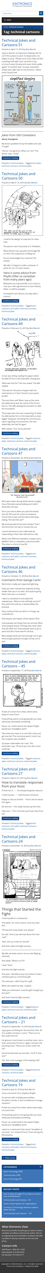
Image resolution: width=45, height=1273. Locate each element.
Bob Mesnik (31, 49)
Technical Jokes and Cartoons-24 (18, 839)
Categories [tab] (10, 1167)
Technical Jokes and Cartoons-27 (18, 771)
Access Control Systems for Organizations (20, 1203)
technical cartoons (10, 166)
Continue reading (11, 158)
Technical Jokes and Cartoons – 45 (18, 663)
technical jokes (25, 166)
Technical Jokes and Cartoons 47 (18, 451)
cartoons (36, 438)
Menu (9, 20)
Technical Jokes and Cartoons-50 (18, 176)
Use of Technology (11, 1179)
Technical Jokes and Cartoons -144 (17, 1200)
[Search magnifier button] (41, 13)
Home (6, 27)
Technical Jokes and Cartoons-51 (18, 42)
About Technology (11, 1171)
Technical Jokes (17, 163)
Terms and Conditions (15, 1266)
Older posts (10, 1157)
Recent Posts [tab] (11, 1189)
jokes (4, 441)
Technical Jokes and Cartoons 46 (18, 569)
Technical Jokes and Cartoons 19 (18, 1082)
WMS (36, 1266)
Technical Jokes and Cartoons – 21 (18, 1019)
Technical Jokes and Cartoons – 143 (18, 1213)
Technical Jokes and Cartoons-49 (18, 321)
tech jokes (36, 163)
